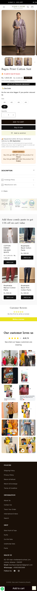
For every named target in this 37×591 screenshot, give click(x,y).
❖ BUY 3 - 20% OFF (13, 2)
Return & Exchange (10, 484)
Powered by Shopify (24, 582)
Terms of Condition (10, 488)
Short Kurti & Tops (10, 530)
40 (5, 107)
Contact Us (8, 505)
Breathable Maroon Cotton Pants (10, 288)
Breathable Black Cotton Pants (26, 248)
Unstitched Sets (9, 544)
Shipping (12, 80)
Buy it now (18, 127)
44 (27, 102)
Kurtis (6, 535)
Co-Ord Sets (8, 539)
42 (13, 102)
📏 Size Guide (6, 88)
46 (20, 102)
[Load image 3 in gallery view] (28, 61)
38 (6, 102)
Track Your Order (10, 509)
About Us (7, 500)
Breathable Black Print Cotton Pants (26, 288)
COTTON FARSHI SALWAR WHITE (7, 249)
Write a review (18, 319)
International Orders (11, 514)
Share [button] (5, 191)
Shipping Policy (9, 470)
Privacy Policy (9, 475)
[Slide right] (35, 62)
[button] (4, 7)
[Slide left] (2, 62)
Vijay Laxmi (15, 582)
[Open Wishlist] (34, 588)
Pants (6, 548)
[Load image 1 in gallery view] (9, 61)
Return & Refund (9, 479)
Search (6, 518)
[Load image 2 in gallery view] (18, 61)
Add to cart (10, 262)
